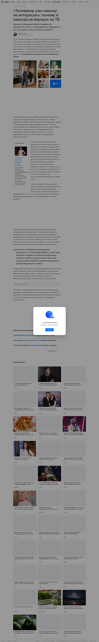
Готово (49, 330)
